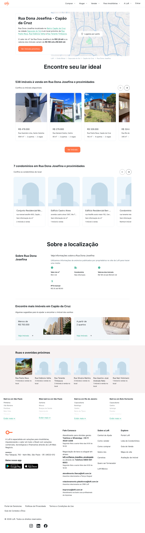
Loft (52, 58)
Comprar (69, 3)
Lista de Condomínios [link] (130, 441)
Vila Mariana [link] (8, 405)
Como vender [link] (103, 441)
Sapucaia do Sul (74, 58)
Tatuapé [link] (7, 414)
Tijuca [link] (76, 414)
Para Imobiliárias (110, 3)
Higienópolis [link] (43, 411)
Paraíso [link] (112, 411)
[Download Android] (13, 466)
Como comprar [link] (104, 446)
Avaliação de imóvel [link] (129, 457)
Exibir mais (8, 418)
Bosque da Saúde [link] (45, 408)
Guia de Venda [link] (127, 446)
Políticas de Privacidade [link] (35, 506)
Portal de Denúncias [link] (13, 506)
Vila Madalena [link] (44, 414)
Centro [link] (76, 408)
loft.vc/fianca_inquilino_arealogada (78, 457)
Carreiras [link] (101, 457)
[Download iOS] (31, 466)
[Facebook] (45, 526)
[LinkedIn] (38, 526)
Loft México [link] (103, 469)
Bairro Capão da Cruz (56, 28)
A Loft (126, 3)
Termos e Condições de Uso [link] (61, 506)
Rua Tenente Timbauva (57, 34)
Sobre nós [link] (102, 452)
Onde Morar (61, 58)
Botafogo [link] (77, 405)
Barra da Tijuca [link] (80, 411)
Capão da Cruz (88, 58)
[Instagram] (31, 526)
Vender (94, 3)
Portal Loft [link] (125, 435)
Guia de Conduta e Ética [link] (15, 511)
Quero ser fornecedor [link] (107, 463)
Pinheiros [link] (7, 403)
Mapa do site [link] (126, 452)
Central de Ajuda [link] (105, 435)
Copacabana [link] (79, 403)
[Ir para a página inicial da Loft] (8, 3)
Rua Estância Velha (37, 34)
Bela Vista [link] (7, 411)
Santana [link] (42, 403)
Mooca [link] (41, 405)
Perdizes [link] (7, 408)
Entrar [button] (137, 3)
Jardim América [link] (115, 414)
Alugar (82, 3)
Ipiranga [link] (113, 408)
